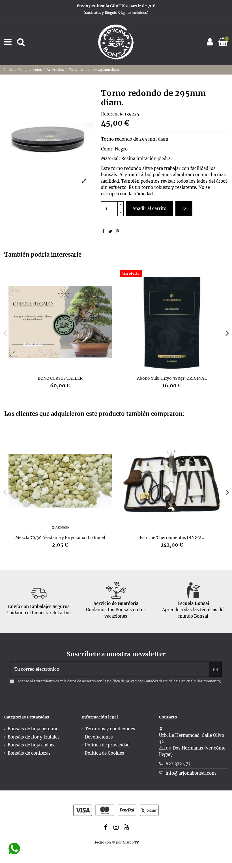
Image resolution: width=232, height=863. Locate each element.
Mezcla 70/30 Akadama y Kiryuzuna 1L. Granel (60, 537)
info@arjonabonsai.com (191, 773)
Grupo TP (131, 842)
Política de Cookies (104, 753)
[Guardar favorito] (183, 208)
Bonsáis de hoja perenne (33, 728)
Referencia (112, 114)
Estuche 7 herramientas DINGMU (172, 537)
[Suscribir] (215, 669)
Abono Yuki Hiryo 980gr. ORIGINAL (172, 378)
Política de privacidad (107, 745)
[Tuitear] (110, 231)
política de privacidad (125, 681)
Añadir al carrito (149, 208)
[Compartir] (103, 231)
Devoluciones (99, 737)
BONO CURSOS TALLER (60, 378)
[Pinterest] (117, 231)
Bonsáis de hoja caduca (31, 745)
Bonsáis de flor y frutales (34, 737)
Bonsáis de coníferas (29, 753)
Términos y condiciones (110, 728)
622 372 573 (178, 763)
